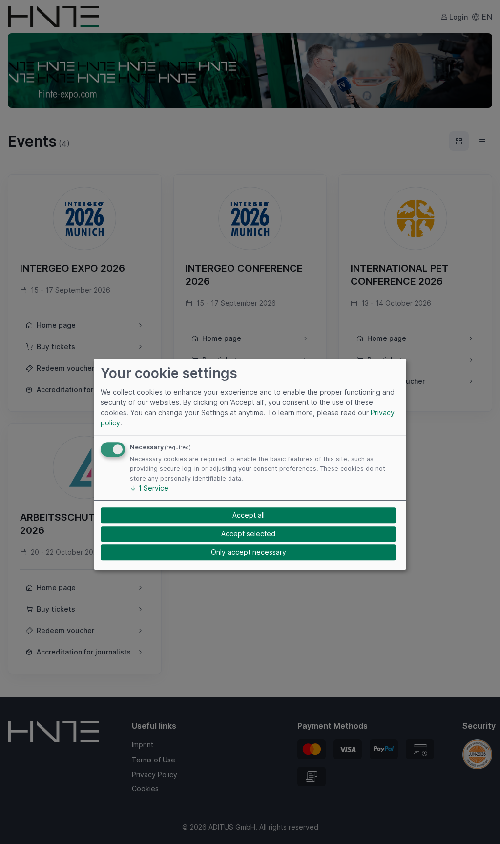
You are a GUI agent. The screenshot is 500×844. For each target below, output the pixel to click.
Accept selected (248, 533)
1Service (149, 488)
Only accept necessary (248, 552)
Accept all (248, 515)
